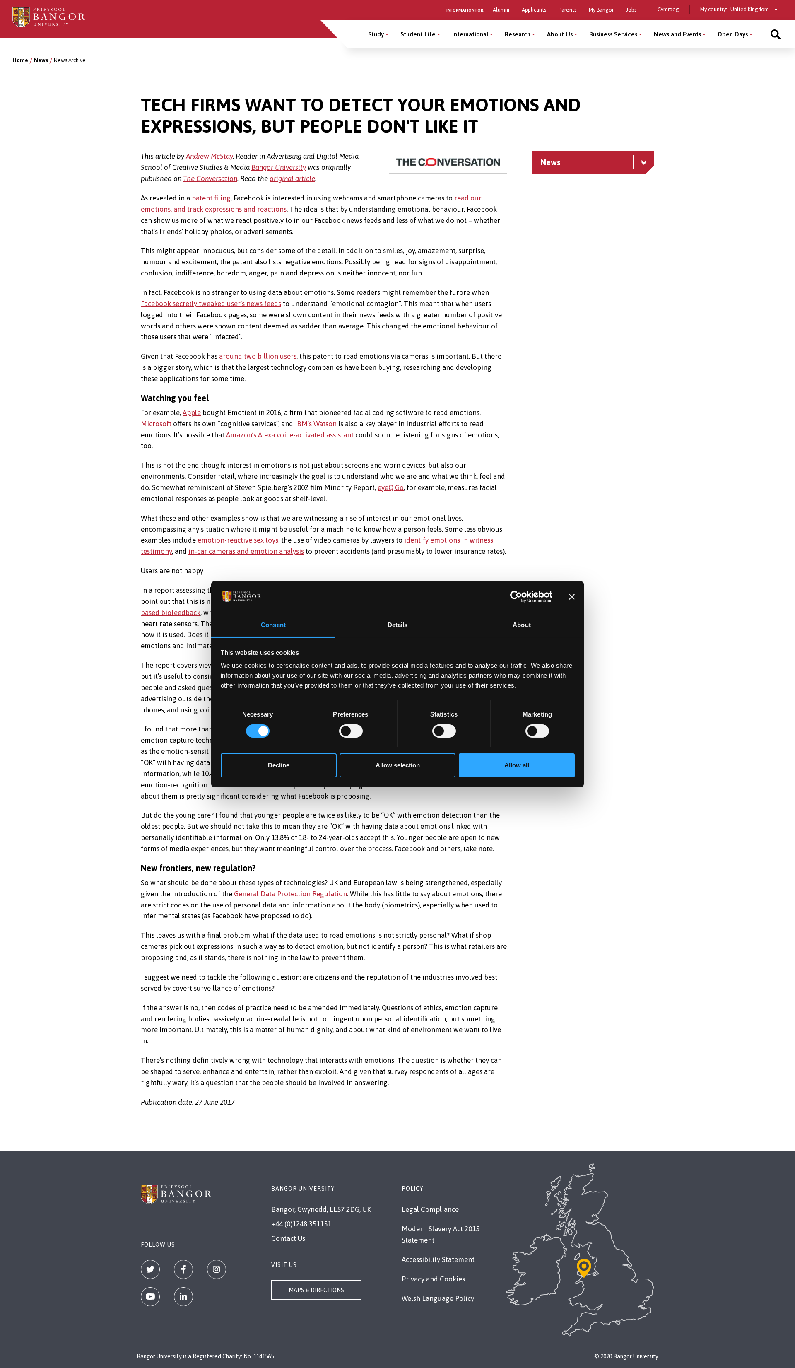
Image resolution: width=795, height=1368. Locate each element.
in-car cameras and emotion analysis (246, 551)
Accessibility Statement (438, 1259)
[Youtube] (150, 1296)
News (41, 60)
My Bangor (601, 10)
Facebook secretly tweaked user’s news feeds (211, 303)
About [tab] (522, 624)
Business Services (613, 34)
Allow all (516, 765)
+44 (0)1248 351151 (301, 1224)
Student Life (418, 34)
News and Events (677, 34)
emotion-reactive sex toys (238, 540)
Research (517, 34)
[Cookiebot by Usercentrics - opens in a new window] (516, 597)
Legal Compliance (430, 1209)
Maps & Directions (316, 1290)
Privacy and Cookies (433, 1279)
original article (292, 178)
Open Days (733, 34)
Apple (192, 412)
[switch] (351, 731)
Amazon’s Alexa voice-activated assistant (290, 435)
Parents (567, 10)
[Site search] (775, 34)
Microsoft (156, 424)
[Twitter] (150, 1269)
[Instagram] (216, 1269)
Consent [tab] (273, 624)
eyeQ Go (391, 487)
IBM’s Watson (316, 424)
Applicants (534, 10)
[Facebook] (183, 1269)
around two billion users (257, 356)
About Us (560, 34)
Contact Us (288, 1238)
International (470, 34)
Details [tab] (398, 624)
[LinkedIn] (183, 1296)
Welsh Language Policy (438, 1298)
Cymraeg (668, 9)
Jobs (631, 10)
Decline (278, 765)
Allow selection (398, 765)
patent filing (211, 198)
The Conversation (210, 178)
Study (376, 34)
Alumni (501, 10)
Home (20, 60)
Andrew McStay (209, 156)
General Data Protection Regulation (290, 894)
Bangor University (278, 167)
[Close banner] (572, 597)
